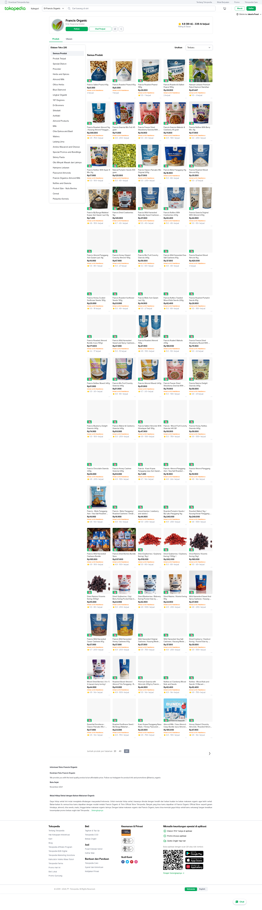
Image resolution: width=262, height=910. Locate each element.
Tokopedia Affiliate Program (60, 847)
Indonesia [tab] (191, 889)
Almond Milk (58, 79)
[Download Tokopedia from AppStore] (194, 860)
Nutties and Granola (62, 183)
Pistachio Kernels (61, 199)
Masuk (239, 8)
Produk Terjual (59, 58)
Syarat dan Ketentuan (94, 867)
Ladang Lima (58, 141)
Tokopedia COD (91, 835)
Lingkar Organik (60, 95)
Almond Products (61, 121)
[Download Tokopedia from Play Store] (194, 853)
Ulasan (69, 39)
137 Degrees (59, 100)
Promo (237, 2)
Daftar (251, 8)
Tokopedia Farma (56, 863)
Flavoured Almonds (62, 173)
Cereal (56, 193)
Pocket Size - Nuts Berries (65, 188)
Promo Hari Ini (54, 867)
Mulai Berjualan (223, 2)
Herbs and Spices (61, 74)
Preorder (57, 69)
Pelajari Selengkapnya (172, 873)
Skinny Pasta (59, 157)
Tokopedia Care (251, 2)
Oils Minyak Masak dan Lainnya (67, 162)
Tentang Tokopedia (204, 2)
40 (120, 751)
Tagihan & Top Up (92, 831)
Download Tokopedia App (18, 2)
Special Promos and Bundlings (67, 152)
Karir (50, 839)
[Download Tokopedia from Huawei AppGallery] (194, 866)
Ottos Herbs (58, 84)
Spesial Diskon (59, 64)
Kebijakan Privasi (92, 871)
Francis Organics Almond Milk (66, 178)
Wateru (56, 136)
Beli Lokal (53, 872)
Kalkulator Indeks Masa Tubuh (61, 859)
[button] (249, 14)
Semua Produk (60, 53)
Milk (55, 126)
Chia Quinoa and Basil (63, 131)
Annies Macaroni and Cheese (66, 147)
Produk (55, 39)
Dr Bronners (58, 105)
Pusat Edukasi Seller (94, 849)
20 (115, 751)
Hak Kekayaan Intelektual (59, 835)
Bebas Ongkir (90, 839)
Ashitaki (56, 116)
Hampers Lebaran (61, 167)
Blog (51, 843)
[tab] (56, 39)
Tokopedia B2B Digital (58, 851)
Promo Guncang (55, 876)
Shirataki (57, 110)
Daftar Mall (90, 853)
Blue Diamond (59, 90)
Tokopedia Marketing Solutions (62, 855)
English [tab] (202, 889)
